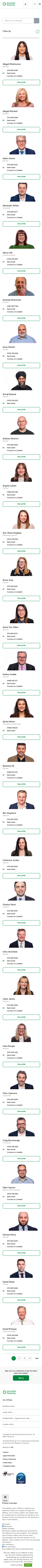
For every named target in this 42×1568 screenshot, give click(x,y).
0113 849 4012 (12, 633)
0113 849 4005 (12, 445)
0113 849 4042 (12, 866)
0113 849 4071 (12, 212)
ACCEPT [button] (28, 1565)
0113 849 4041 (12, 586)
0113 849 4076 (12, 1241)
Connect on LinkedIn (15, 76)
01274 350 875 (12, 259)
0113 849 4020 (12, 819)
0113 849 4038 (12, 117)
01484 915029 (12, 728)
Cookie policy (7, 1463)
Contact (6, 1452)
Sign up (21, 1378)
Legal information (9, 1456)
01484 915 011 (12, 681)
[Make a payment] (25, 4)
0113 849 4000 (12, 958)
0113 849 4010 (12, 165)
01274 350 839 (12, 539)
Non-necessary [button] (8, 1544)
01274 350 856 (12, 1194)
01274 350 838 (12, 353)
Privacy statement (9, 1459)
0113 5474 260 (12, 1052)
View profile (21, 82)
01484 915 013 (12, 772)
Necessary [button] (6, 1524)
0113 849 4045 (12, 1099)
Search (36, 20)
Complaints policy (9, 1466)
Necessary (8, 1526)
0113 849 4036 (12, 70)
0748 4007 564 (12, 306)
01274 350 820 (12, 400)
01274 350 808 (12, 1147)
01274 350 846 (12, 1335)
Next (37, 1358)
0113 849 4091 (12, 911)
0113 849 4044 (12, 1288)
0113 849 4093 (12, 1005)
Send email (11, 73)
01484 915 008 (12, 492)
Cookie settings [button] (16, 1565)
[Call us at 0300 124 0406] (30, 4)
